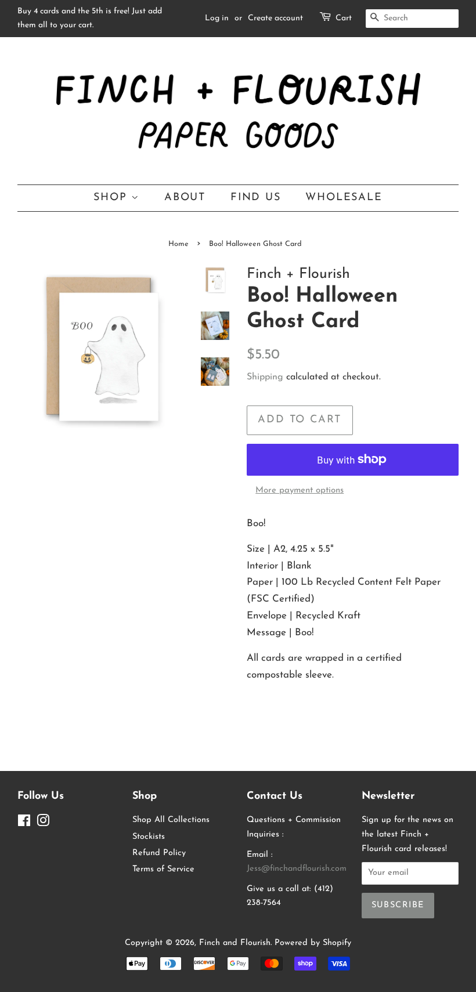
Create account (275, 18)
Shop (112, 197)
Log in (217, 18)
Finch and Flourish (235, 943)
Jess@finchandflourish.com (297, 868)
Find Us (255, 197)
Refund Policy (159, 853)
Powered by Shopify (313, 943)
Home (178, 244)
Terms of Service (163, 869)
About (184, 197)
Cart (344, 18)
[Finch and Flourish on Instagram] (43, 823)
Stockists (148, 836)
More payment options (299, 490)
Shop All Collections (171, 820)
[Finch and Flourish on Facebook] (24, 823)
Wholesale (343, 197)
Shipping (265, 377)
